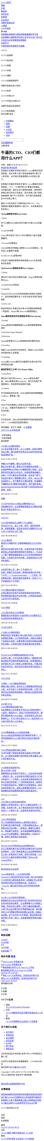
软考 (17, 37)
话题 (8, 127)
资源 (7, 46)
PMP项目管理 (12, 40)
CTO (7, 430)
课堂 (15, 46)
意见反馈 (10, 1041)
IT (5, 608)
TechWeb (10, 1097)
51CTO (9, 1007)
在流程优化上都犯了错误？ (17, 523)
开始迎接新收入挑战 (13, 750)
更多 (13, 956)
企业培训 (5, 20)
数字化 (17, 768)
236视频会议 (31, 1100)
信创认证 (23, 37)
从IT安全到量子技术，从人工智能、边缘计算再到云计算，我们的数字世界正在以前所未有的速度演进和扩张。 (21, 452)
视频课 (4, 34)
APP (3, 430)
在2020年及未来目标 (13, 802)
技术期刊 (10, 132)
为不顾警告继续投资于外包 (17, 655)
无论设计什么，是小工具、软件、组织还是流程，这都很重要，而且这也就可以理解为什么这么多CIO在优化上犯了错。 (21, 528)
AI (2, 704)
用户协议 (10, 1046)
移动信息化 (6, 869)
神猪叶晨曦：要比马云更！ (16, 464)
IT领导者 (8, 819)
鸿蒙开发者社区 (8, 23)
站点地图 (10, 1038)
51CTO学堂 (11, 1021)
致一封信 (8, 771)
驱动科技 (36, 1094)
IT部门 (6, 704)
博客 (3, 5)
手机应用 (16, 430)
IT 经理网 (27, 427)
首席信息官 (9, 768)
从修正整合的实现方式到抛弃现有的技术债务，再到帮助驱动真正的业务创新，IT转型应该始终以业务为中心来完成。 (21, 596)
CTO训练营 (32, 1021)
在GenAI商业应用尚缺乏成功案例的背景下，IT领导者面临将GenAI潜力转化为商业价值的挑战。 (21, 738)
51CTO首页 (6, 3)
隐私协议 (10, 1049)
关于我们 (10, 1032)
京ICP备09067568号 (17, 1067)
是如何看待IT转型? (13, 590)
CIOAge (15, 1007)
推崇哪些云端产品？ (12, 707)
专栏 (19, 46)
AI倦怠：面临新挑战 (13, 684)
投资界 (20, 1103)
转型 (8, 608)
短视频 (21, 34)
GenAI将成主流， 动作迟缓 (15, 874)
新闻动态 (10, 1035)
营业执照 (5, 1084)
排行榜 (16, 34)
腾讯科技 (13, 1094)
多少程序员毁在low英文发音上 (19, 822)
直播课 (27, 34)
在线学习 (5, 43)
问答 (11, 46)
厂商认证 (38, 37)
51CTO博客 (11, 1013)
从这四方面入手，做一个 (16, 570)
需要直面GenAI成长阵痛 (15, 732)
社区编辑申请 (7, 143)
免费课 (4, 17)
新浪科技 (5, 1094)
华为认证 (30, 37)
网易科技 (20, 1094)
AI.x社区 (29, 1133)
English (9, 1043)
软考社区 (5, 14)
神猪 (3, 499)
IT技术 (4, 40)
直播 (22, 46)
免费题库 (22, 40)
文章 (3, 46)
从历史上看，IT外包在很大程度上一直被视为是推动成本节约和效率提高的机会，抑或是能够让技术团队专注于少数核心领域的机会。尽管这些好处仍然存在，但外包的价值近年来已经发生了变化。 (21, 664)
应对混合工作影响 (12, 613)
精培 (18, 1021)
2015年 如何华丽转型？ (13, 898)
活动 (8, 135)
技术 (10, 627)
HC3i (21, 1007)
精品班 (4, 11)
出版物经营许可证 (17, 1084)
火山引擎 (33, 1103)
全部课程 (5, 37)
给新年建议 (10, 446)
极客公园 (22, 1100)
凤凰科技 (28, 1094)
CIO (10, 430)
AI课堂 (4, 26)
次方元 (26, 1103)
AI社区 (9, 130)
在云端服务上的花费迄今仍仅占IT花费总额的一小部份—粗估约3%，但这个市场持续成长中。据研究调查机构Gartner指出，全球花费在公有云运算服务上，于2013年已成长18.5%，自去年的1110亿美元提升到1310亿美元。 (22, 715)
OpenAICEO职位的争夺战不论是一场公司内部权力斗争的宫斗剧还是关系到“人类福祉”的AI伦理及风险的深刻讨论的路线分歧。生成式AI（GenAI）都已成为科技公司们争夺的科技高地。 (22, 883)
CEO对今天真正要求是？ (18, 504)
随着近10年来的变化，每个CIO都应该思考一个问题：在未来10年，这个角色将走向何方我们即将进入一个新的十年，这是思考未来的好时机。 (21, 808)
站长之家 (24, 1097)
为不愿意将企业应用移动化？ (18, 846)
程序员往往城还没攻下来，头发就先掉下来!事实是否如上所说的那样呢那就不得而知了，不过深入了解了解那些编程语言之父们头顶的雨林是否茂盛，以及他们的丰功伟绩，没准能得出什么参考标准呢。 (22, 555)
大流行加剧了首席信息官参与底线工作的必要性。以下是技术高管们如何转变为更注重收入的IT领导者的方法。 (21, 756)
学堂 (3, 8)
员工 (6, 627)
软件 (10, 540)
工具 (6, 540)
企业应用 (15, 869)
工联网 (15, 1100)
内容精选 (10, 121)
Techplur (26, 1007)
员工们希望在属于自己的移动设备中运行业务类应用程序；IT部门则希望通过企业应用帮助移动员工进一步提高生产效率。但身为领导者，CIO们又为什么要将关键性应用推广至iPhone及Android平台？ (21, 854)
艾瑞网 (17, 1097)
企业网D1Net (11, 1103)
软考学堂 (34, 34)
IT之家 (10, 1100)
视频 (8, 124)
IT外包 (7, 678)
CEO (6, 518)
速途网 (31, 1097)
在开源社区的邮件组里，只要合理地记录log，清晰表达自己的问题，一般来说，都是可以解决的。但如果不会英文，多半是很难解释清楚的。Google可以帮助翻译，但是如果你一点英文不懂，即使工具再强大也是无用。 (22, 831)
